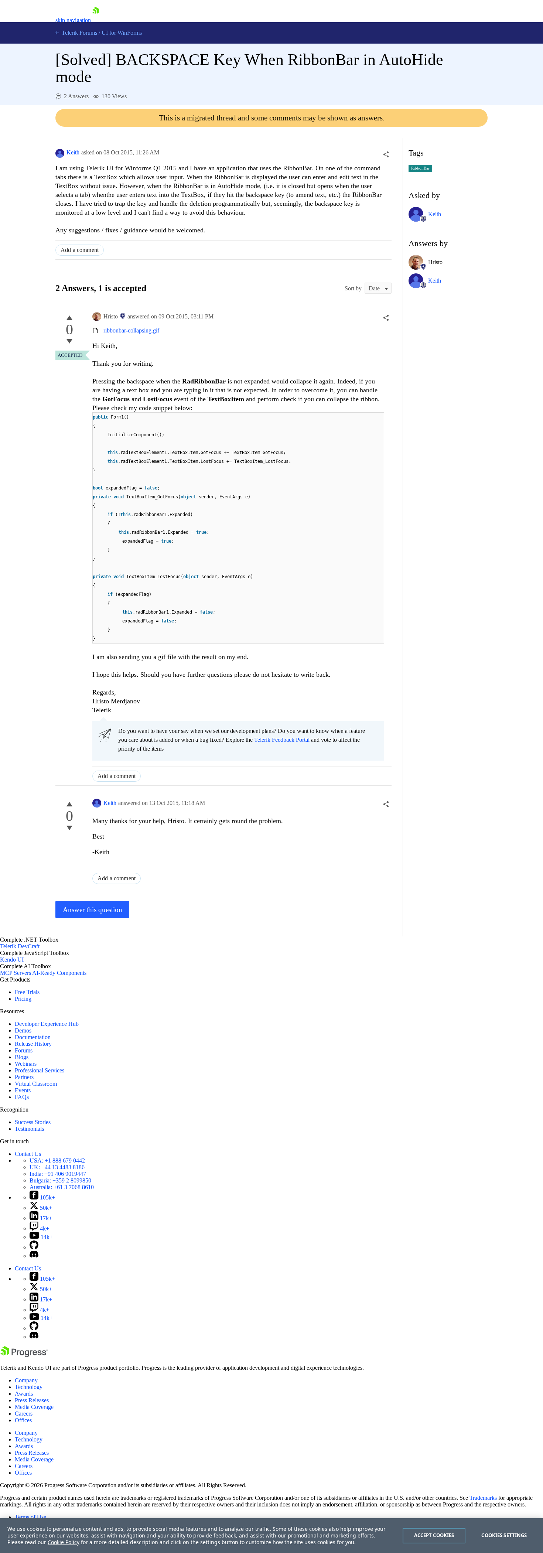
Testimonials (29, 1129)
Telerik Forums (78, 33)
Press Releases (32, 1400)
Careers (24, 1413)
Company (26, 1380)
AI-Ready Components (59, 973)
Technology (28, 1387)
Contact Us (28, 1154)
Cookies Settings (504, 1535)
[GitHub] (34, 1247)
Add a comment (80, 250)
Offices (23, 1420)
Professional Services (39, 1070)
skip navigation (73, 20)
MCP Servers (15, 973)
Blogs (21, 1057)
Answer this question (92, 910)
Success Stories (33, 1122)
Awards (24, 1393)
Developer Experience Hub (47, 1024)
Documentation (33, 1037)
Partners (24, 1077)
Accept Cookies (434, 1535)
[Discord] (34, 1256)
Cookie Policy (63, 1542)
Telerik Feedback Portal (282, 740)
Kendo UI (12, 959)
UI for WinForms (122, 33)
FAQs (22, 1097)
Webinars (26, 1064)
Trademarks (483, 1498)
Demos (23, 1030)
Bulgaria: (60, 1180)
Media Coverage (34, 1407)
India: (58, 1174)
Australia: (62, 1187)
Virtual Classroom (36, 1084)
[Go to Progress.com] (24, 1355)
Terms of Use (30, 1517)
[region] (271, 1535)
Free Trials (27, 992)
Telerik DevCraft (20, 946)
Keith (72, 152)
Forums (24, 1050)
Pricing (23, 999)
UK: (57, 1167)
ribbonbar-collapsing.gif (131, 330)
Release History (33, 1044)
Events (23, 1090)
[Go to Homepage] (95, 20)
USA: (57, 1160)
